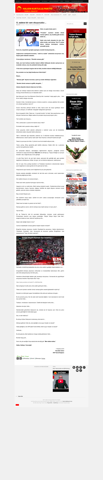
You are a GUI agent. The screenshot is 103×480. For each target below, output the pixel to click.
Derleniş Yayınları (35, 1)
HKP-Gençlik (44, 1)
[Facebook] (17, 358)
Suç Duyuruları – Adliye (22, 14)
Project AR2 (49, 402)
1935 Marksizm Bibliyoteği (77, 1)
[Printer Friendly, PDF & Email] (22, 356)
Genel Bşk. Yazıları (21, 17)
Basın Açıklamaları (55, 14)
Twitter (77, 367)
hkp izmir (18, 24)
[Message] (37, 358)
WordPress (55, 402)
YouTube (80, 370)
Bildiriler (47, 14)
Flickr (77, 370)
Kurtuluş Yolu (26, 1)
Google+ (84, 367)
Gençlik (74, 14)
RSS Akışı (74, 367)
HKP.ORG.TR (18, 1)
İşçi (69, 14)
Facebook (80, 367)
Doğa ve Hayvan (31, 17)
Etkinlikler (38, 14)
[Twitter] (20, 358)
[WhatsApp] (25, 358)
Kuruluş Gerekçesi (53, 1)
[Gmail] (31, 358)
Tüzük (61, 1)
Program (67, 1)
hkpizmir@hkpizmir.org (67, 401)
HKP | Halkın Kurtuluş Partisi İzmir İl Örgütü (51, 8)
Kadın (64, 14)
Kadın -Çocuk (41, 17)
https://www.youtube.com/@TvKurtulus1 (61, 368)
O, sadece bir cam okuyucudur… (31, 22)
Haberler (32, 14)
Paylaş (43, 358)
